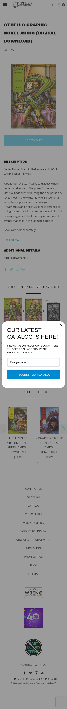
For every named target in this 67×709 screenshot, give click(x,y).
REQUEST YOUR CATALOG (34, 374)
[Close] (61, 325)
